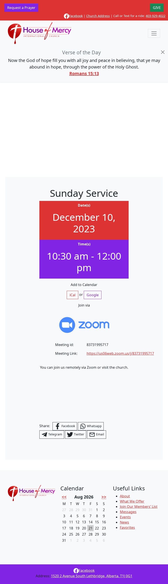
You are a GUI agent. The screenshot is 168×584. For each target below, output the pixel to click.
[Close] (162, 52)
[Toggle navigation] (154, 33)
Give (157, 7)
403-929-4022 (155, 16)
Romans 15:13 (84, 73)
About (125, 496)
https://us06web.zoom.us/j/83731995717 (120, 353)
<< (64, 497)
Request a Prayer (21, 7)
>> (104, 497)
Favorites (127, 527)
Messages (128, 511)
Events (125, 517)
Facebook (76, 16)
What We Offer (132, 501)
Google (93, 295)
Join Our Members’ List (139, 506)
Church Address (98, 16)
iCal (72, 295)
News (124, 522)
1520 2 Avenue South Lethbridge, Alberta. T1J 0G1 (91, 576)
